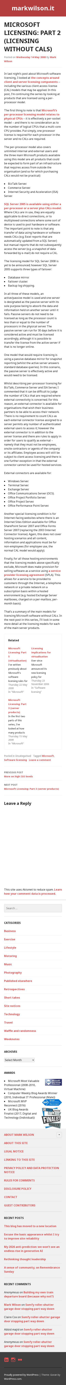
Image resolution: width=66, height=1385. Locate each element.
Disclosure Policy (17, 1189)
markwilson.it (33, 8)
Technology (12, 1014)
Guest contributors (19, 1205)
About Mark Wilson (19, 1135)
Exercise (9, 939)
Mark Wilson (12, 1305)
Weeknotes (11, 1039)
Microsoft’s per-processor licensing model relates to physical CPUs (31, 114)
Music (8, 964)
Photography (13, 972)
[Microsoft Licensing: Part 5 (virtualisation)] (19, 670)
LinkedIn (6, 1362)
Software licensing (15, 760)
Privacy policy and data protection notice (31, 1170)
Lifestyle (10, 947)
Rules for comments (19, 1180)
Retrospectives (14, 989)
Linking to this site (19, 1160)
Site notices (12, 1006)
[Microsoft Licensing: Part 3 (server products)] (19, 722)
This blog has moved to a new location (30, 1226)
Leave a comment (40, 760)
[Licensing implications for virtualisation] (42, 670)
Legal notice (14, 1151)
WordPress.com (12, 1378)
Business (10, 931)
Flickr (20, 1362)
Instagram (13, 1362)
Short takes (12, 997)
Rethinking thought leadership (25, 1259)
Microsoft (48, 755)
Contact (10, 1197)
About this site (16, 1143)
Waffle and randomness (20, 1031)
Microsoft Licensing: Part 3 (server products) (31, 786)
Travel (8, 1022)
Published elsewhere (18, 981)
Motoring (10, 956)
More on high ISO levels (18, 774)
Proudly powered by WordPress (21, 1374)
